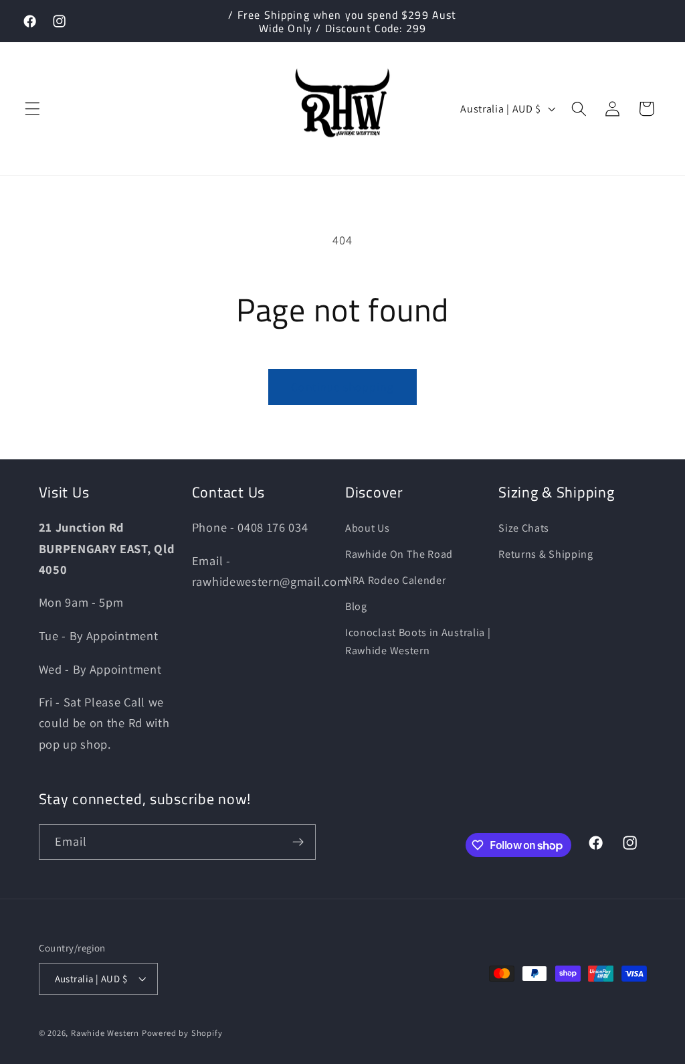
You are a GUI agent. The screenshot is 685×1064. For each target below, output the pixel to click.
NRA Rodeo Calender (395, 580)
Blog (356, 606)
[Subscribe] (298, 842)
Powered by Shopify (182, 1033)
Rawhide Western (105, 1033)
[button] (32, 109)
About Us (367, 528)
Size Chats (523, 528)
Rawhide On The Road (399, 554)
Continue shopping (342, 386)
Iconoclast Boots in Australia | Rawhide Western (417, 641)
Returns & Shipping (545, 554)
